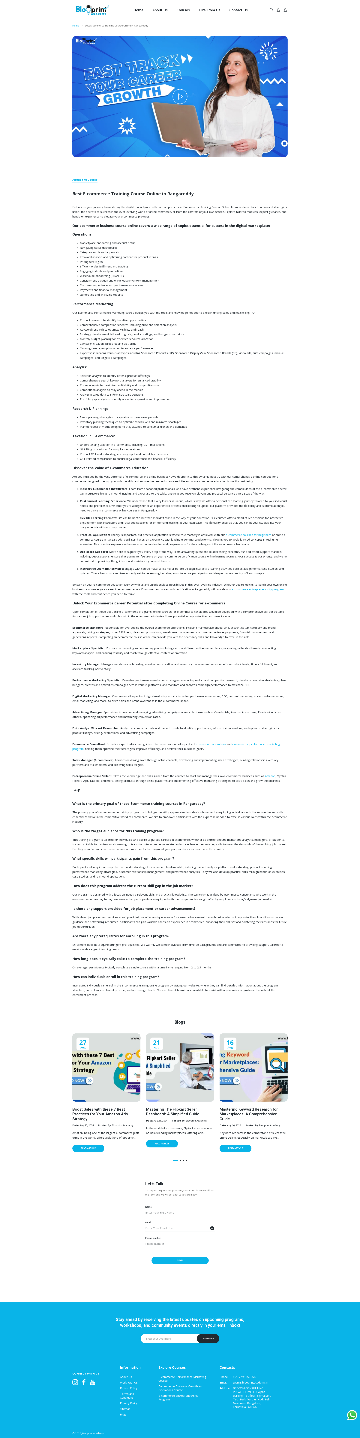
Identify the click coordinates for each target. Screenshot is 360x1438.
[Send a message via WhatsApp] (352, 1415)
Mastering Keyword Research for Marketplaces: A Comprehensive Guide (249, 1114)
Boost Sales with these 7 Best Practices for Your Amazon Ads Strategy (100, 1114)
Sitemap (125, 1409)
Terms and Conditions (127, 1395)
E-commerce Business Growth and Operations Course (180, 1388)
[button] (175, 1160)
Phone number (153, 1237)
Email (148, 1222)
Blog (123, 1414)
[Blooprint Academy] (91, 10)
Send (180, 1260)
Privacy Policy (129, 1403)
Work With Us (129, 1382)
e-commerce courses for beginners (248, 535)
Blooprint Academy (93, 1433)
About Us (126, 1377)
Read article (88, 1148)
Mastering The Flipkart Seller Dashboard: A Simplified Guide (172, 1111)
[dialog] (271, 10)
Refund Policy (128, 1388)
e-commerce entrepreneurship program (258, 589)
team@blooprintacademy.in (250, 1382)
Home (75, 25)
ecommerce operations (211, 744)
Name (148, 1206)
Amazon (270, 776)
